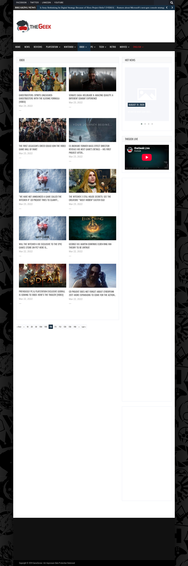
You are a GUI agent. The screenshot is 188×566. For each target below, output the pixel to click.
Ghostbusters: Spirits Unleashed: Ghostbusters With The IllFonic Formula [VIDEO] (39, 98)
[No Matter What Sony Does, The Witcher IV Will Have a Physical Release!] (147, 94)
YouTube (58, 2)
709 (45, 326)
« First (19, 326)
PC (92, 46)
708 (40, 326)
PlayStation (52, 46)
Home (18, 46)
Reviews (38, 46)
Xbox (81, 46)
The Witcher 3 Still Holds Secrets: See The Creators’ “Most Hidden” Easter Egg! (90, 198)
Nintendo (68, 46)
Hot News (130, 60)
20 (32, 326)
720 (65, 326)
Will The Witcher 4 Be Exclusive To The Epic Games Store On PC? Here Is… (40, 245)
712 (60, 326)
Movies (123, 46)
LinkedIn (46, 2)
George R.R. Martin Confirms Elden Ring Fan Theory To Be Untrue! (90, 245)
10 (27, 326)
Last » (84, 326)
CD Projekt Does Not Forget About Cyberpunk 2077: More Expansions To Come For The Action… (92, 293)
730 (70, 326)
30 (36, 326)
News (27, 46)
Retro (113, 46)
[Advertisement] (118, 25)
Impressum (50, 562)
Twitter (34, 2)
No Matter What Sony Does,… (140, 111)
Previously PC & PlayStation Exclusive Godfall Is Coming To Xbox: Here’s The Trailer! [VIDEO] (42, 293)
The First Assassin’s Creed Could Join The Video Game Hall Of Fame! (42, 147)
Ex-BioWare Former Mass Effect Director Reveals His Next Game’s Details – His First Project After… (90, 149)
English (137, 46)
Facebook (21, 2)
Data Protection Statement (65, 562)
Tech (101, 46)
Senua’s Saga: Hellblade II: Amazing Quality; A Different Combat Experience (91, 96)
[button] (141, 123)
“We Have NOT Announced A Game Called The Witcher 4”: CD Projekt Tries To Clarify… (40, 198)
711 (55, 326)
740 (75, 326)
